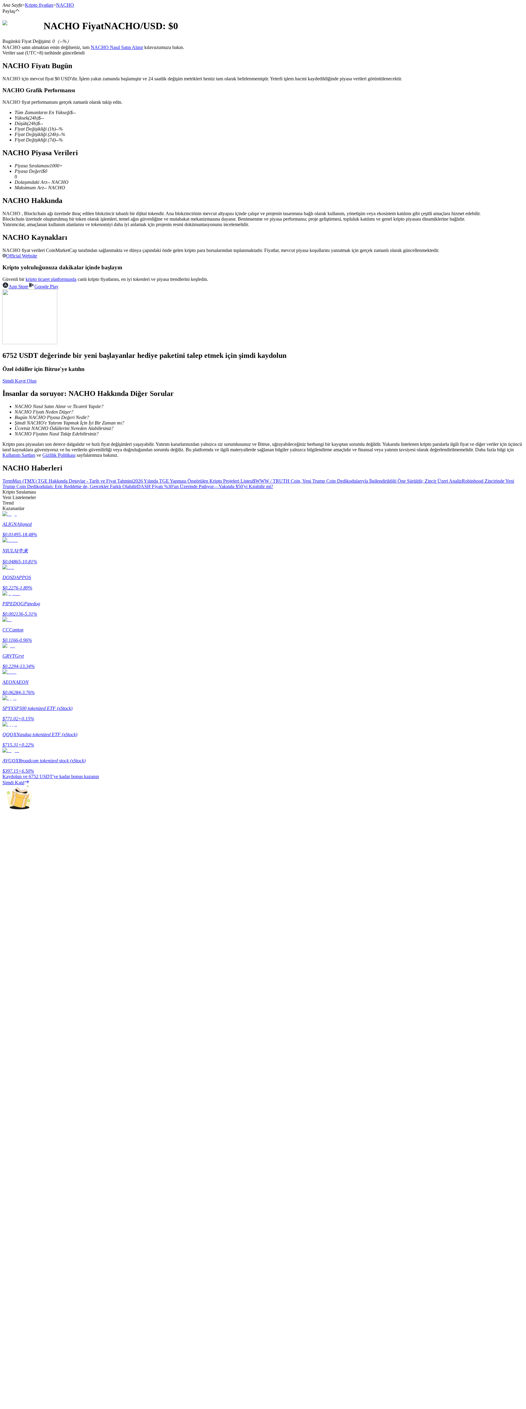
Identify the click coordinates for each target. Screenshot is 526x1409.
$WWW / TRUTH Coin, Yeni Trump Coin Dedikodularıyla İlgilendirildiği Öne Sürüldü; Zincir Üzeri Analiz (357, 481)
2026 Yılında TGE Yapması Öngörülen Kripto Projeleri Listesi (193, 481)
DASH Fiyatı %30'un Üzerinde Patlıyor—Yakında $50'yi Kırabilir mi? (205, 486)
